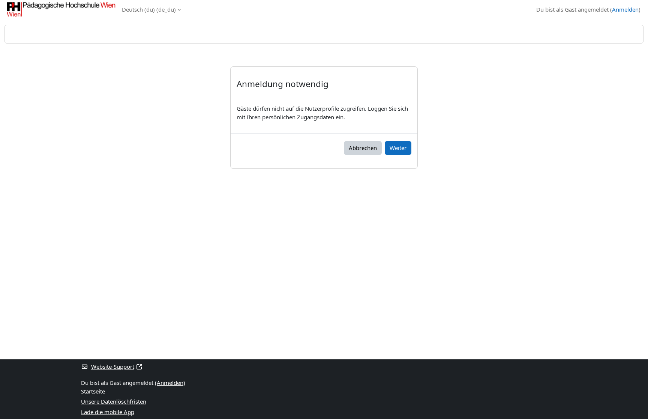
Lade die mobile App (107, 412)
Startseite (93, 391)
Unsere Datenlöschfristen (113, 401)
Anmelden (625, 9)
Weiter (398, 148)
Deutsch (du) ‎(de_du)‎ (149, 9)
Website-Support (112, 366)
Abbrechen (363, 148)
